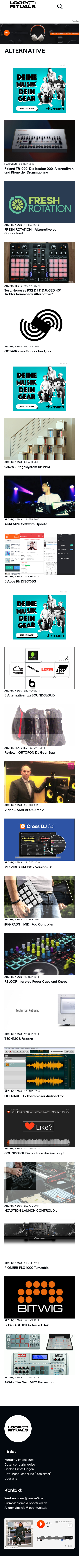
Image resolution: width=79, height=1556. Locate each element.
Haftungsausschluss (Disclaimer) (27, 1473)
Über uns (10, 1478)
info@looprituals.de (33, 1507)
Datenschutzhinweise (19, 1464)
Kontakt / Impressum (19, 1459)
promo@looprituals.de (32, 1503)
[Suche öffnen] (59, 6)
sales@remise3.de (30, 1498)
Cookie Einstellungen (19, 1469)
